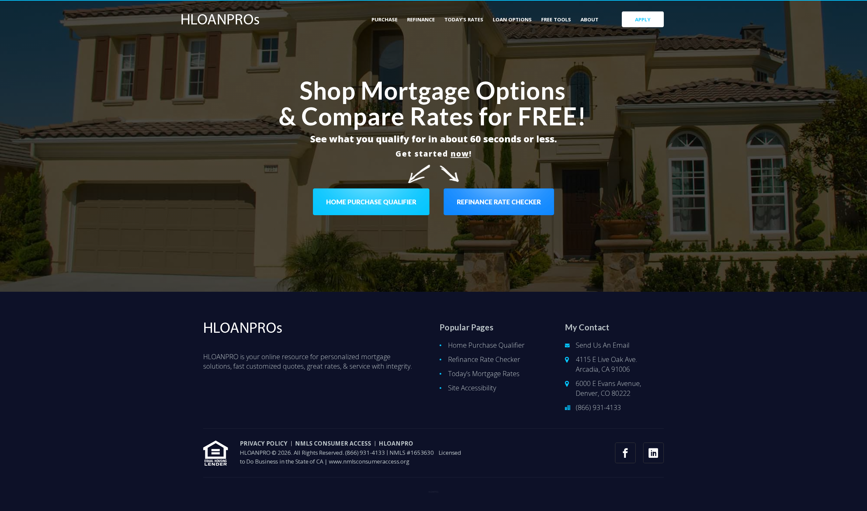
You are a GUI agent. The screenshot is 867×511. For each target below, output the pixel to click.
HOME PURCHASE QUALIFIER (371, 202)
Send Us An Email (603, 345)
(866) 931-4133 (598, 407)
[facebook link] (625, 453)
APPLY (643, 19)
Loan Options (512, 19)
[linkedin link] (653, 453)
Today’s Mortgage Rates (484, 373)
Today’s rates (463, 19)
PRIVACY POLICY (264, 443)
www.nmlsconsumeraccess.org (369, 461)
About (589, 19)
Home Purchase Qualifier (486, 345)
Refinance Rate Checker (484, 359)
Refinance (421, 19)
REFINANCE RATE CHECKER (499, 202)
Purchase (385, 19)
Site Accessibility (472, 387)
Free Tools (556, 19)
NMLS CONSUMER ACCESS (333, 443)
